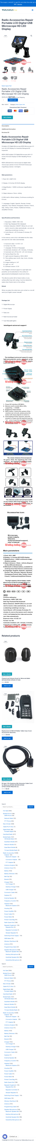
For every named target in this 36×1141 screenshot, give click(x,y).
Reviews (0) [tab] (5, 132)
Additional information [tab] (9, 129)
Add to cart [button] (7, 686)
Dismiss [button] (19, 4)
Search (4, 804)
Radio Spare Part (7, 86)
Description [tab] (5, 126)
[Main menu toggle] (32, 10)
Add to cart (12, 100)
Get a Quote (7, 117)
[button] (31, 35)
